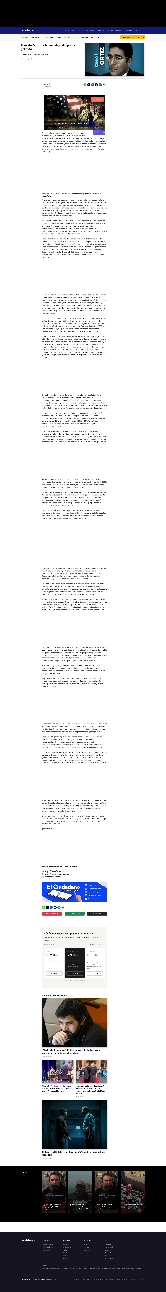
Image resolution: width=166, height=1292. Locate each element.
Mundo (61, 30)
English (92, 30)
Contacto (46, 1253)
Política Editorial (48, 1247)
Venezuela (87, 1250)
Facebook (66, 1244)
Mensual (92, 944)
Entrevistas (119, 30)
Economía (49, 37)
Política (25, 37)
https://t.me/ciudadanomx (57, 874)
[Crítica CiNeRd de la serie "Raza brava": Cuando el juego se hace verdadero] (74, 1125)
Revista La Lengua (111, 1259)
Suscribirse (74, 973)
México (73, 30)
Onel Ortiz (46, 84)
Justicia (67, 37)
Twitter (65, 1250)
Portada (108, 1244)
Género (75, 37)
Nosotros (77, 1280)
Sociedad (84, 37)
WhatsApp (75, 914)
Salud (84, 1269)
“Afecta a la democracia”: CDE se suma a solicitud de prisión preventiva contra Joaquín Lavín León (71, 1051)
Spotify (65, 1259)
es (139, 1280)
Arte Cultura (95, 37)
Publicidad (46, 1250)
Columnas (24, 59)
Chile (67, 30)
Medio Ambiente (36, 37)
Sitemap (124, 1280)
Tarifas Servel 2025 (114, 1280)
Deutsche (100, 30)
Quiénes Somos (48, 1244)
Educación (112, 1269)
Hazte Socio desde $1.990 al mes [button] (133, 37)
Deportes (138, 1269)
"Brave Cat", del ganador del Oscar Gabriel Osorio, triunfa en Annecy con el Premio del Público (56, 1088)
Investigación (130, 30)
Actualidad (109, 1247)
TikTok (65, 1256)
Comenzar (54, 973)
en (143, 1280)
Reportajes (108, 1256)
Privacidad (46, 1256)
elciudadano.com (52, 877)
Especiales (96, 1269)
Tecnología (130, 1269)
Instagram (67, 1247)
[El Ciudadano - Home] (30, 30)
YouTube (97, 914)
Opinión (110, 30)
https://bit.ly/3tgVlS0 (54, 871)
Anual (100, 944)
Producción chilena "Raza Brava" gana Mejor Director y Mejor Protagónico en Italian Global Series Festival (91, 1090)
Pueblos (58, 37)
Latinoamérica (83, 30)
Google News (53, 914)
